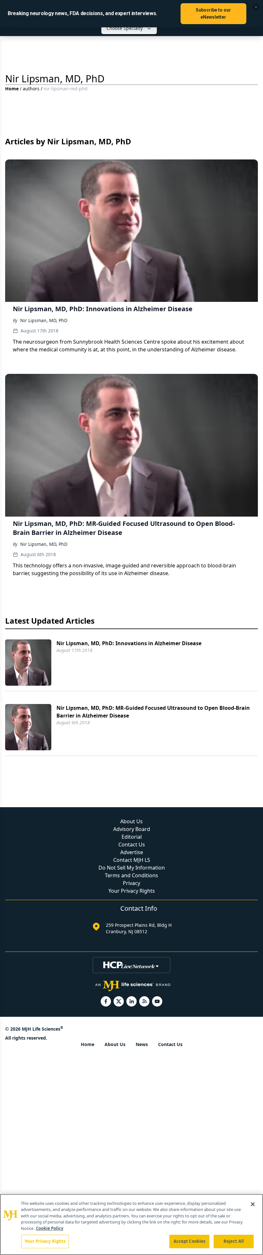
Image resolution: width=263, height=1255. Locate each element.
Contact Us (131, 844)
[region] (131, 1224)
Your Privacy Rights (131, 890)
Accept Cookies (190, 1241)
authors (31, 89)
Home (12, 89)
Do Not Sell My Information (131, 867)
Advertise (131, 852)
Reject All (234, 1241)
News (142, 1044)
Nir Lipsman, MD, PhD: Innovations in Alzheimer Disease (128, 643)
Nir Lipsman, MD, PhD (43, 320)
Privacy (131, 883)
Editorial (132, 836)
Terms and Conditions (131, 875)
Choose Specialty (124, 28)
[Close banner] (256, 7)
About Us (131, 821)
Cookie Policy (49, 1228)
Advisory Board (131, 829)
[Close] (253, 1204)
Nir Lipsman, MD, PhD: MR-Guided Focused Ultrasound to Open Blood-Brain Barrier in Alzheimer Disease (153, 711)
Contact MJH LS (131, 859)
